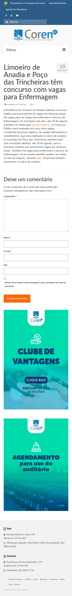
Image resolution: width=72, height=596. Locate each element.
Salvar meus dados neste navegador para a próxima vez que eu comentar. (35, 284)
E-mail (7, 251)
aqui (39, 157)
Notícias (22, 104)
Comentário (10, 196)
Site (5, 265)
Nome (7, 238)
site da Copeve (40, 124)
